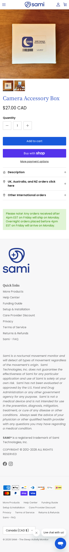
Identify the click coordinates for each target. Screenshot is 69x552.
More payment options (34, 161)
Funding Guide (12, 303)
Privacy (8, 321)
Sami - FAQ (10, 339)
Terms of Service (14, 327)
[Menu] (4, 5)
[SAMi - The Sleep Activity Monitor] (34, 4)
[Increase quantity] (27, 125)
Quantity (9, 118)
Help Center (11, 297)
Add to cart (34, 141)
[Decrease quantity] (7, 125)
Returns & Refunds (15, 333)
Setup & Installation (16, 309)
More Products (13, 291)
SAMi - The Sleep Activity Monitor (30, 539)
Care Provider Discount (19, 315)
